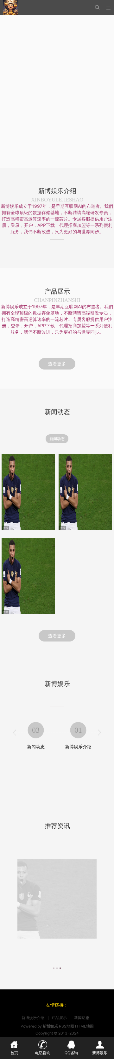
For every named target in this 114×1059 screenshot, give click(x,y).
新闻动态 (57, 438)
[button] (53, 967)
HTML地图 (84, 1026)
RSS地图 (66, 1026)
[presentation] (14, 732)
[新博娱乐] (10, 7)
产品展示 (78, 746)
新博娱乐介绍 (35, 746)
